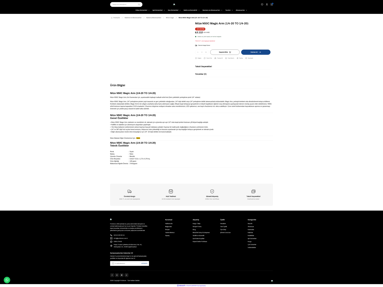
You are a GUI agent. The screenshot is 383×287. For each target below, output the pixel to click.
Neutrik (250, 223)
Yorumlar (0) (201, 74)
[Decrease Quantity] (197, 52)
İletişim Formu (197, 226)
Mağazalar (168, 226)
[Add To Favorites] (198, 58)
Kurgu (250, 241)
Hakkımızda (168, 223)
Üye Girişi (223, 229)
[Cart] (271, 4)
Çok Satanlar (252, 244)
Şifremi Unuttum (225, 232)
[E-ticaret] (191, 286)
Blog (194, 229)
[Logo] (191, 4)
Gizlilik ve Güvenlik (198, 235)
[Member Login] (267, 4)
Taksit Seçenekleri (203, 66)
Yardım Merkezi (170, 232)
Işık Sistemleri (252, 238)
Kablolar (250, 232)
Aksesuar (251, 226)
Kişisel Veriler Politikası (200, 241)
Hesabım (223, 223)
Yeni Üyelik (223, 226)
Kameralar (251, 229)
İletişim (167, 229)
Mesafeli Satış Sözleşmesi (201, 232)
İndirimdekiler (252, 247)
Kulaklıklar (251, 235)
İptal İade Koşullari (198, 238)
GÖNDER (144, 263)
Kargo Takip (196, 223)
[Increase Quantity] (207, 52)
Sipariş (167, 235)
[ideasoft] (181, 286)
